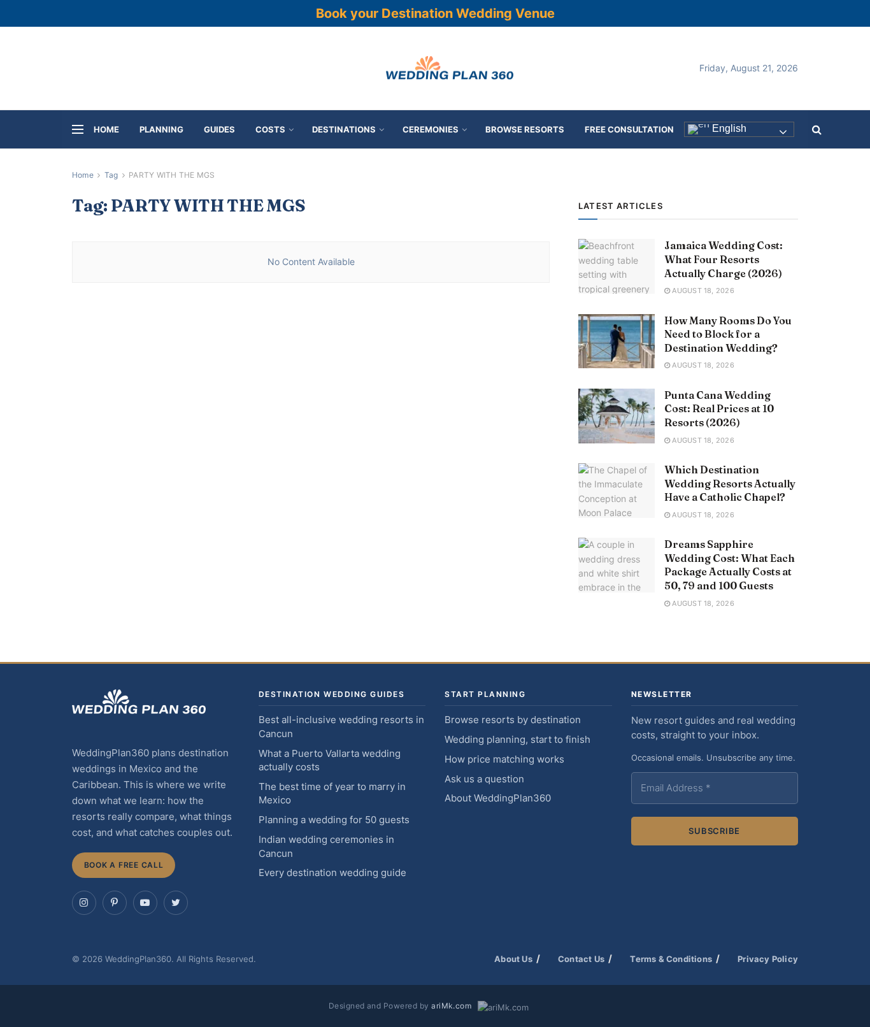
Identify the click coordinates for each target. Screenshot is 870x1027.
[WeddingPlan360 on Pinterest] (115, 903)
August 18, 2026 (702, 290)
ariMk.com (451, 1006)
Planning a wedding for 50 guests (334, 820)
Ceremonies (431, 129)
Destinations (344, 129)
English (728, 129)
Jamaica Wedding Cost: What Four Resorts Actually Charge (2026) (723, 259)
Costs (270, 129)
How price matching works (504, 759)
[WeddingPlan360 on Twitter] (176, 903)
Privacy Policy (768, 959)
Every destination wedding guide (332, 873)
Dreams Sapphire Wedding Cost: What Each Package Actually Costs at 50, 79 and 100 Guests (729, 565)
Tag (111, 175)
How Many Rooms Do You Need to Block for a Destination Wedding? (728, 334)
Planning (161, 129)
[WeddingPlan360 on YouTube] (145, 903)
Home (106, 129)
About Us (513, 959)
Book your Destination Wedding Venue (435, 13)
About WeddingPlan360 (498, 798)
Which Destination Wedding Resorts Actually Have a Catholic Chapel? (729, 483)
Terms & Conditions (671, 959)
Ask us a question (484, 779)
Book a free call (124, 865)
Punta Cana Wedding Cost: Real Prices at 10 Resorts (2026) (719, 409)
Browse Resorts (524, 129)
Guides (219, 129)
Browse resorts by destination (513, 720)
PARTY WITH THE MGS (172, 175)
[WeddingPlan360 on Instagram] (84, 903)
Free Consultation (629, 129)
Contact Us (581, 959)
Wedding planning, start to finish (517, 739)
